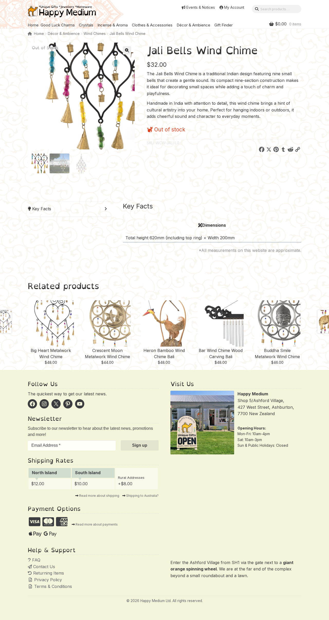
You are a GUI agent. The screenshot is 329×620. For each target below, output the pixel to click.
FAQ (35, 559)
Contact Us (43, 566)
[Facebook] (261, 150)
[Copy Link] (297, 150)
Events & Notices (200, 7)
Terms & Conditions (52, 586)
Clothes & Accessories (152, 25)
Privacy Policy (47, 579)
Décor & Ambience (193, 25)
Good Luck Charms (58, 25)
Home (33, 25)
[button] (127, 50)
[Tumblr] (283, 150)
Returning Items (48, 573)
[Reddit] (290, 150)
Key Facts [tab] (41, 208)
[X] (268, 150)
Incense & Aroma (112, 25)
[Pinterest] (276, 150)
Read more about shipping (99, 496)
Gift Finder (223, 25)
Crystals (86, 25)
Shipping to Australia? (142, 496)
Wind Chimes (95, 33)
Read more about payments (97, 524)
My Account (234, 7)
